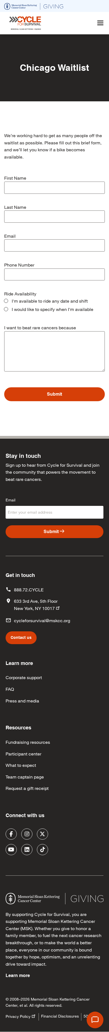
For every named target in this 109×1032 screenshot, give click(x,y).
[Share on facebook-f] (11, 834)
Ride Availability (20, 293)
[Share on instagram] (26, 834)
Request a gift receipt (27, 788)
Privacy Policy (18, 1016)
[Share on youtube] (11, 849)
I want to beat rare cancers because (40, 327)
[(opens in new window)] (33, 5)
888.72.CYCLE (29, 589)
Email (10, 235)
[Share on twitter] (42, 834)
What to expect (21, 765)
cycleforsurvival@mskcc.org (42, 620)
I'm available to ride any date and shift (50, 300)
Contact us (21, 637)
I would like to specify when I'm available (52, 309)
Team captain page (25, 776)
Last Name (15, 207)
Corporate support (24, 677)
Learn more (18, 975)
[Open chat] (95, 1020)
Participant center (23, 753)
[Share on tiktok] (42, 849)
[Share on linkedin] (26, 849)
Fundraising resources (28, 742)
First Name (15, 177)
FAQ (10, 689)
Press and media (22, 700)
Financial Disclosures (60, 1016)
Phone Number (19, 264)
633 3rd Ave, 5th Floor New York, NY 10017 (36, 604)
